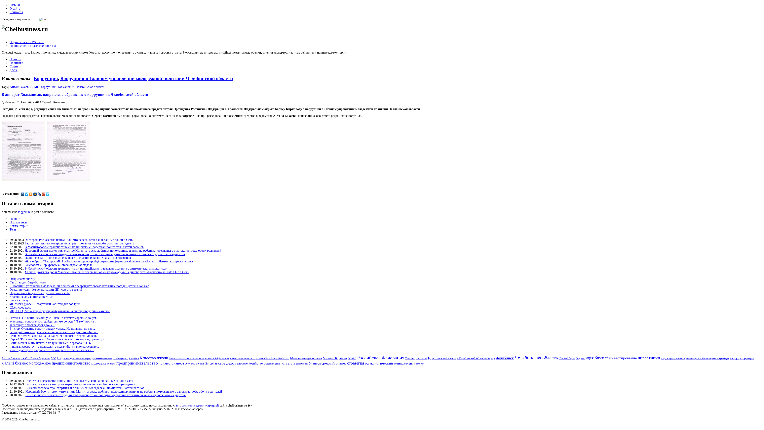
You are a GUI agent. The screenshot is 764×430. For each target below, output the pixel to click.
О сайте (15, 8)
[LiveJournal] (39, 194)
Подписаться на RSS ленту (28, 42)
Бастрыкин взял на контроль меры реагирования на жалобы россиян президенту (79, 243)
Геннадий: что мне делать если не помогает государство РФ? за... (54, 332)
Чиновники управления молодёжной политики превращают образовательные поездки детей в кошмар (79, 286)
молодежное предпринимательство (60, 363)
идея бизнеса (597, 358)
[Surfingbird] (48, 194)
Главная (15, 5)
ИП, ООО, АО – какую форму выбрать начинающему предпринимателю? (60, 311)
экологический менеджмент (391, 363)
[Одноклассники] (31, 194)
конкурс (734, 358)
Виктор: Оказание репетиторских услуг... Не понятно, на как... (52, 328)
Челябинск (505, 358)
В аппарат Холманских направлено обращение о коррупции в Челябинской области (75, 94)
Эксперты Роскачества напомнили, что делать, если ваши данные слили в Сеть (79, 239)
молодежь (98, 363)
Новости (15, 59)
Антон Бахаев (19, 87)
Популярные (18, 222)
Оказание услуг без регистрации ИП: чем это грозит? (46, 289)
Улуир (491, 358)
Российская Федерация (380, 357)
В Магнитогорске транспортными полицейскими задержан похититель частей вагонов (84, 247)
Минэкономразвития (306, 358)
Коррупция (46, 78)
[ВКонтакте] (22, 194)
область (111, 363)
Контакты (16, 12)
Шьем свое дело (20, 307)
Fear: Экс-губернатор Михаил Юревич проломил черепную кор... (54, 335)
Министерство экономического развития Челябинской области (254, 358)
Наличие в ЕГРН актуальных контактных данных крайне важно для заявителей (79, 257)
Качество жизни (154, 358)
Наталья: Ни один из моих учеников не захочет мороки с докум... (54, 318)
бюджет (580, 358)
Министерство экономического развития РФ (193, 358)
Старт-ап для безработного (28, 282)
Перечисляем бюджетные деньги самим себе (40, 293)
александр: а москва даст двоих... (32, 325)
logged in (24, 212)
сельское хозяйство (249, 363)
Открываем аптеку (22, 278)
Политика (16, 62)
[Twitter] (27, 194)
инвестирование (623, 358)
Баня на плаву (19, 300)
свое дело (226, 363)
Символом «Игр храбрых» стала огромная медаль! (59, 265)
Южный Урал (567, 358)
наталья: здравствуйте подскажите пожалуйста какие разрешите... (54, 346)
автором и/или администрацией (197, 405)
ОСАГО (352, 358)
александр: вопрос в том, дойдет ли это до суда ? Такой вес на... (53, 321)
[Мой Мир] (35, 194)
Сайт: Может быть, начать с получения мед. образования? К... (52, 343)
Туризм (421, 358)
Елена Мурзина (40, 358)
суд (367, 363)
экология (419, 363)
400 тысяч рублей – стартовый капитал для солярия (45, 304)
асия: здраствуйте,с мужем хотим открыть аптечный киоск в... (52, 350)
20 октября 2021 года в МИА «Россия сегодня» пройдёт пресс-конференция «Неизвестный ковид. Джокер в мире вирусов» (109, 261)
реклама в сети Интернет (201, 363)
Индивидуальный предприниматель (84, 358)
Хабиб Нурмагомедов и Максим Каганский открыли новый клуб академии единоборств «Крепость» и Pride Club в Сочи (107, 272)
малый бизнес (15, 363)
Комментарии (19, 226)
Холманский (65, 87)
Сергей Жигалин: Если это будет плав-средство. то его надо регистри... (58, 339)
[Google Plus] (43, 194)
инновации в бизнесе (698, 358)
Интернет (120, 358)
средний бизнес (334, 363)
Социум (15, 66)
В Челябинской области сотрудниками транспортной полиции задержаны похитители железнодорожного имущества (105, 254)
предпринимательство (137, 363)
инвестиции (649, 358)
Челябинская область (90, 87)
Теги (13, 229)
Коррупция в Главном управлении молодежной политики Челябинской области (146, 78)
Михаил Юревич (335, 358)
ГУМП (34, 87)
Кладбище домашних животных (31, 296)
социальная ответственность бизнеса (292, 363)
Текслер (410, 358)
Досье (14, 70)
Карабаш (134, 358)
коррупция (48, 87)
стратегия (355, 363)
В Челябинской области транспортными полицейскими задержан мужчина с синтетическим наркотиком (96, 268)
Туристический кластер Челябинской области (457, 358)
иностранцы (720, 358)
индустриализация (673, 358)
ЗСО (53, 358)
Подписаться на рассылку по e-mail (33, 45)
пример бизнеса (171, 363)
